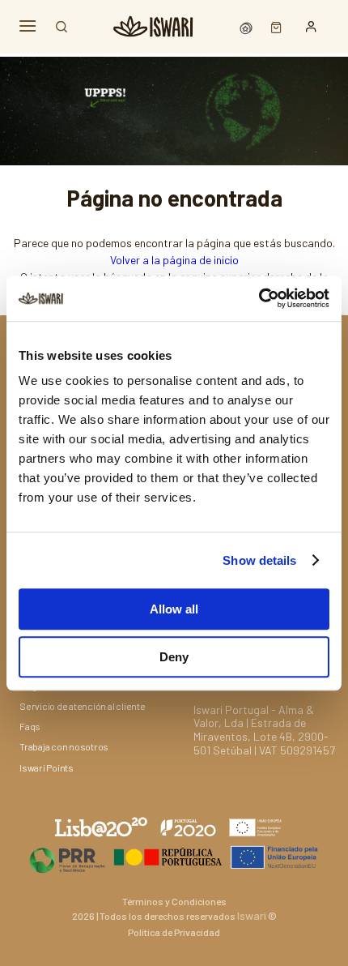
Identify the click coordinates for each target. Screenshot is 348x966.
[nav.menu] (27, 26)
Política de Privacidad (174, 932)
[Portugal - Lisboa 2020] (174, 857)
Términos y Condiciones (174, 901)
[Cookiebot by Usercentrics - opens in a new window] (258, 298)
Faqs (29, 726)
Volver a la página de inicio (174, 260)
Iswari (251, 915)
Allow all (174, 609)
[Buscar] (61, 27)
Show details (259, 560)
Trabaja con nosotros (63, 746)
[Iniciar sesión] (311, 27)
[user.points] (248, 26)
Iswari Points (46, 767)
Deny (174, 657)
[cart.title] (272, 26)
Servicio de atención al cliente (82, 706)
